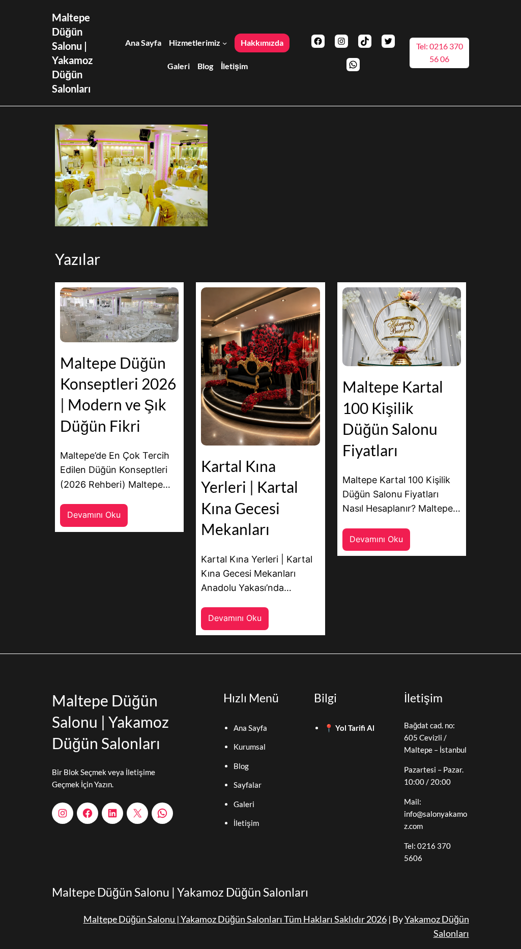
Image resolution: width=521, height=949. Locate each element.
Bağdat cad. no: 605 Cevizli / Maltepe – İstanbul (435, 737)
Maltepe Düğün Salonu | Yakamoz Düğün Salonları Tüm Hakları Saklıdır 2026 (235, 919)
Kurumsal (250, 746)
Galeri (244, 804)
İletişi (243, 822)
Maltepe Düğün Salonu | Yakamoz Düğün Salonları (110, 721)
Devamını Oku (97, 518)
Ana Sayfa (250, 727)
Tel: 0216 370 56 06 (439, 53)
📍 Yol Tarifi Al (349, 727)
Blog (241, 765)
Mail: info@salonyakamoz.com (435, 814)
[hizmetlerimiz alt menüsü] (224, 42)
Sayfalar (248, 784)
